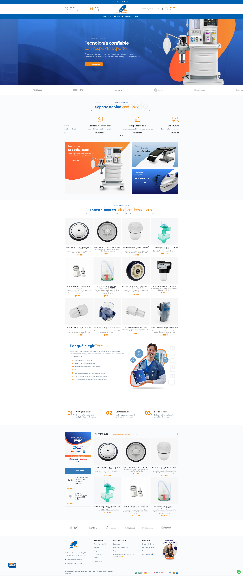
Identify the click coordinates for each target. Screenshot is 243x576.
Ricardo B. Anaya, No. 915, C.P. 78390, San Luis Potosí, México (77, 554)
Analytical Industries (72, 292)
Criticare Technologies (104, 292)
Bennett (155, 251)
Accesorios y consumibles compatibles (78, 251)
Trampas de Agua (141, 253)
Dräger (156, 333)
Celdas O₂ (79, 293)
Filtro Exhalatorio (164, 251)
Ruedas (78, 253)
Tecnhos (83, 253)
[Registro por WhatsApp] (238, 571)
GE (176, 288)
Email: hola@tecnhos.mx (75, 560)
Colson (73, 253)
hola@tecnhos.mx (101, 10)
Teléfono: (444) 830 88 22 (75, 563)
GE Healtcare (161, 290)
